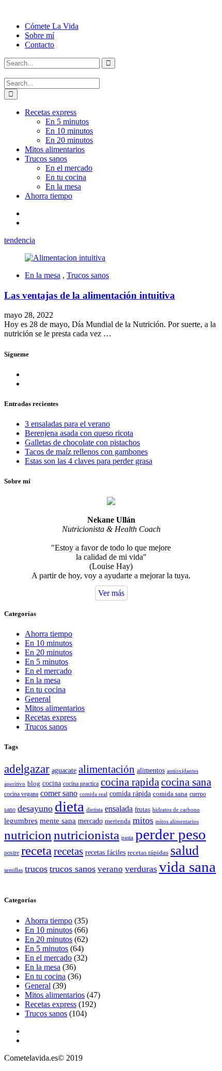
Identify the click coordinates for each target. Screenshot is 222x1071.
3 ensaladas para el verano (67, 423)
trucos (36, 869)
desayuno (35, 808)
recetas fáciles (105, 852)
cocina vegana (21, 794)
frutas (142, 809)
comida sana (170, 794)
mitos (143, 820)
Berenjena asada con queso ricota (79, 433)
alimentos (151, 770)
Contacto (39, 44)
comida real (93, 794)
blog (33, 783)
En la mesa (63, 186)
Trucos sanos (46, 158)
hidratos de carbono (176, 810)
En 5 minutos (67, 121)
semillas (13, 870)
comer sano (58, 793)
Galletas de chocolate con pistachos (82, 442)
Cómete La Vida (51, 26)
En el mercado (68, 168)
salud (184, 850)
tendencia (19, 240)
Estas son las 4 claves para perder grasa (88, 461)
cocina (51, 783)
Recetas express (50, 112)
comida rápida (130, 793)
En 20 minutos (69, 140)
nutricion (28, 835)
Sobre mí (39, 35)
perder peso (170, 834)
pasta (127, 837)
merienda (118, 821)
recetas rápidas (148, 852)
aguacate (64, 770)
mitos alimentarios (177, 821)
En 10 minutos (69, 130)
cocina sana (186, 782)
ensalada (119, 808)
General (38, 698)
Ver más (111, 593)
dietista (94, 809)
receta (36, 850)
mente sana (58, 821)
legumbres (21, 821)
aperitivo (14, 784)
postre (11, 852)
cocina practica (81, 783)
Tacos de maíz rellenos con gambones (86, 451)
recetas (68, 851)
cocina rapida (130, 782)
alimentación (106, 769)
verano (110, 869)
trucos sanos (73, 869)
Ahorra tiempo (48, 195)
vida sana (187, 866)
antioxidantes (182, 771)
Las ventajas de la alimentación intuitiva (89, 295)
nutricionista (86, 835)
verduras (141, 869)
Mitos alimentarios (55, 149)
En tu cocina (65, 177)
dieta (69, 806)
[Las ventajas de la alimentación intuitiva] (65, 257)
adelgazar (27, 768)
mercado (90, 821)
